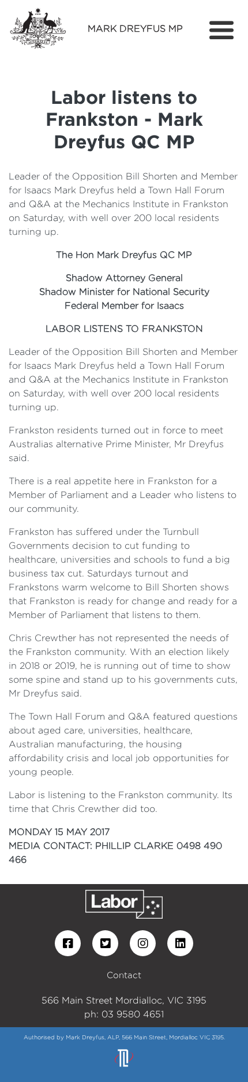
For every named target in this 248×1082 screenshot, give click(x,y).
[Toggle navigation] (221, 30)
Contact (124, 975)
